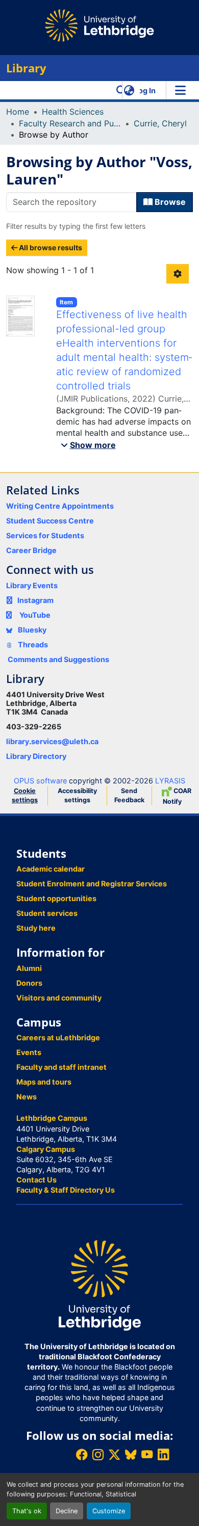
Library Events (32, 585)
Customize (108, 1511)
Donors (29, 983)
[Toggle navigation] (180, 90)
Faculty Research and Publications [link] (70, 123)
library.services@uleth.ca (52, 741)
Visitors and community (59, 997)
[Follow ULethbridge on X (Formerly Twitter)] (114, 1454)
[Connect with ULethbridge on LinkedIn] (163, 1454)
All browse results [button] (49, 247)
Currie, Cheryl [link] (160, 123)
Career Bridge (31, 550)
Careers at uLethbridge (58, 1037)
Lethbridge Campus (51, 1118)
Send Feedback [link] (129, 795)
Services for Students (45, 535)
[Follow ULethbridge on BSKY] (130, 1454)
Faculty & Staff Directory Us (65, 1190)
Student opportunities (56, 898)
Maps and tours (43, 1081)
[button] (121, 90)
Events (28, 1052)
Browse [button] (169, 202)
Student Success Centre (50, 520)
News (26, 1096)
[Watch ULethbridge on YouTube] (147, 1454)
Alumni (29, 968)
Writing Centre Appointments (60, 506)
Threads (32, 644)
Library (26, 68)
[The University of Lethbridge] (99, 1284)
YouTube (35, 615)
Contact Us (36, 1179)
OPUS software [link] (40, 780)
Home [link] (17, 112)
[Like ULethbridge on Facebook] (81, 1454)
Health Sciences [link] (73, 112)
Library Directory (36, 756)
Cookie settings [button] (25, 795)
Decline (67, 1511)
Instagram (35, 600)
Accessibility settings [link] (77, 795)
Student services (47, 913)
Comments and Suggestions (58, 659)
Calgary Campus (45, 1149)
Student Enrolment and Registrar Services (91, 883)
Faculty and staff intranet (61, 1067)
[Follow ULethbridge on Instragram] (98, 1454)
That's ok (26, 1511)
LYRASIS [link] (170, 780)
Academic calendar (50, 868)
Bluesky (31, 629)
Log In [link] (145, 90)
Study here (36, 928)
